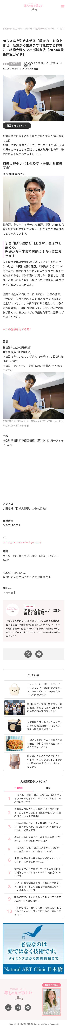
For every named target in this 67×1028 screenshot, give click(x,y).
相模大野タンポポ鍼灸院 (21, 163)
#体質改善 (8, 592)
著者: (43, 64)
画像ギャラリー (19, 125)
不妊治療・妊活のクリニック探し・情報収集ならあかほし (29, 29)
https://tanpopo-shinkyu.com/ (22, 542)
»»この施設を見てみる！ (17, 329)
